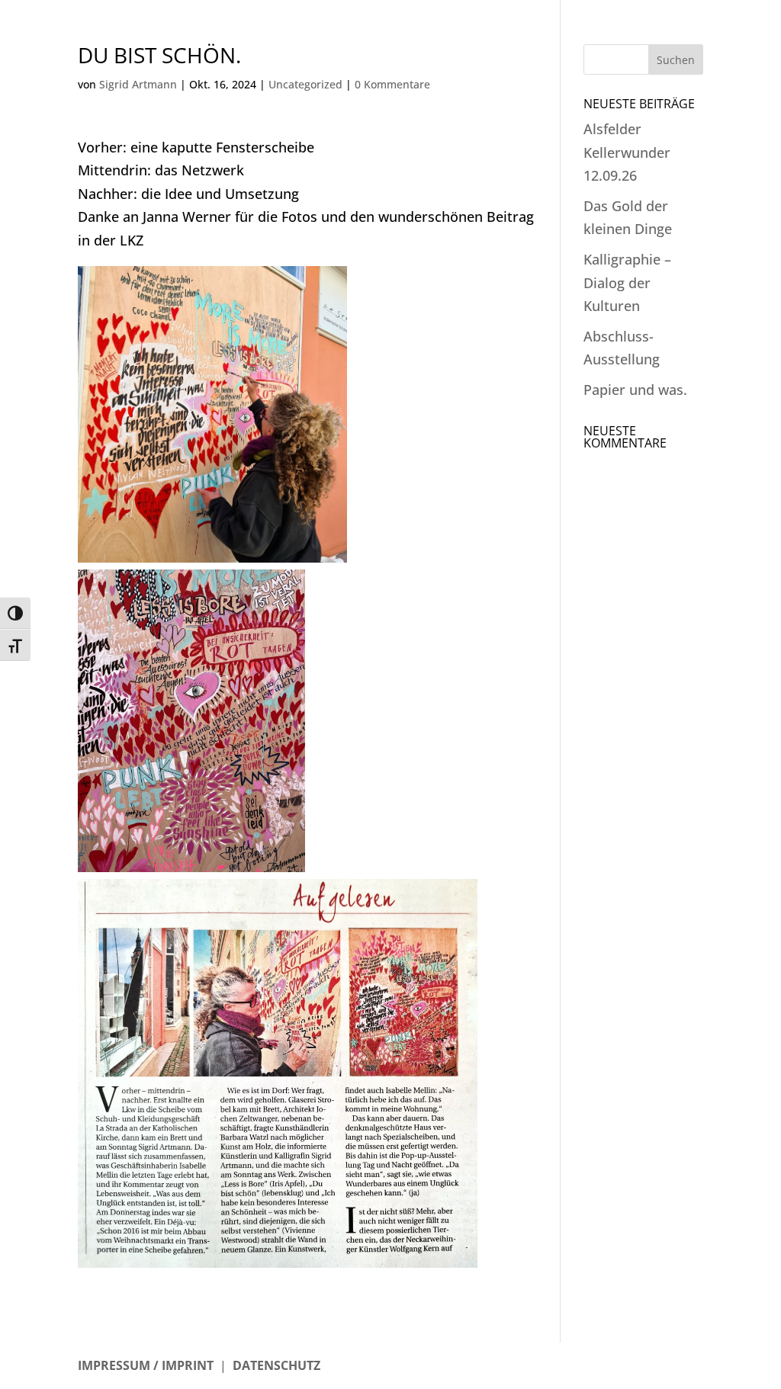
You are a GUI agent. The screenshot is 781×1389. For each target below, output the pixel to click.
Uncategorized (305, 84)
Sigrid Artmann (138, 84)
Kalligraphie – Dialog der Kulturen (627, 282)
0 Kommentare (392, 84)
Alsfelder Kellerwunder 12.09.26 (626, 152)
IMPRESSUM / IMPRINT (146, 1365)
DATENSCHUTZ (276, 1365)
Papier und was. (635, 389)
